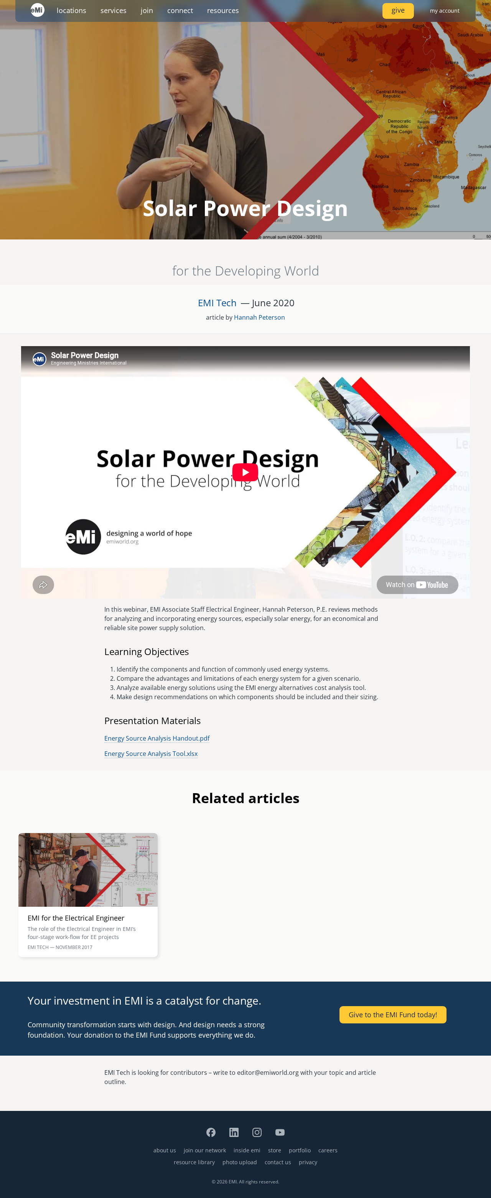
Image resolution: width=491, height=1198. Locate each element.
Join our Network (205, 1150)
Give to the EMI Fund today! (393, 1014)
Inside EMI (247, 1150)
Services (114, 10)
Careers (328, 1150)
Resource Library (194, 1162)
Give (398, 10)
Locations (71, 10)
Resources (223, 10)
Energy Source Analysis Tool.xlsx (151, 753)
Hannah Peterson (259, 317)
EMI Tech (217, 302)
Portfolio (300, 1150)
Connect (180, 10)
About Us (164, 1150)
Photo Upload (239, 1162)
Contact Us (278, 1162)
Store (274, 1150)
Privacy (308, 1162)
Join (147, 10)
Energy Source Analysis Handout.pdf (156, 738)
